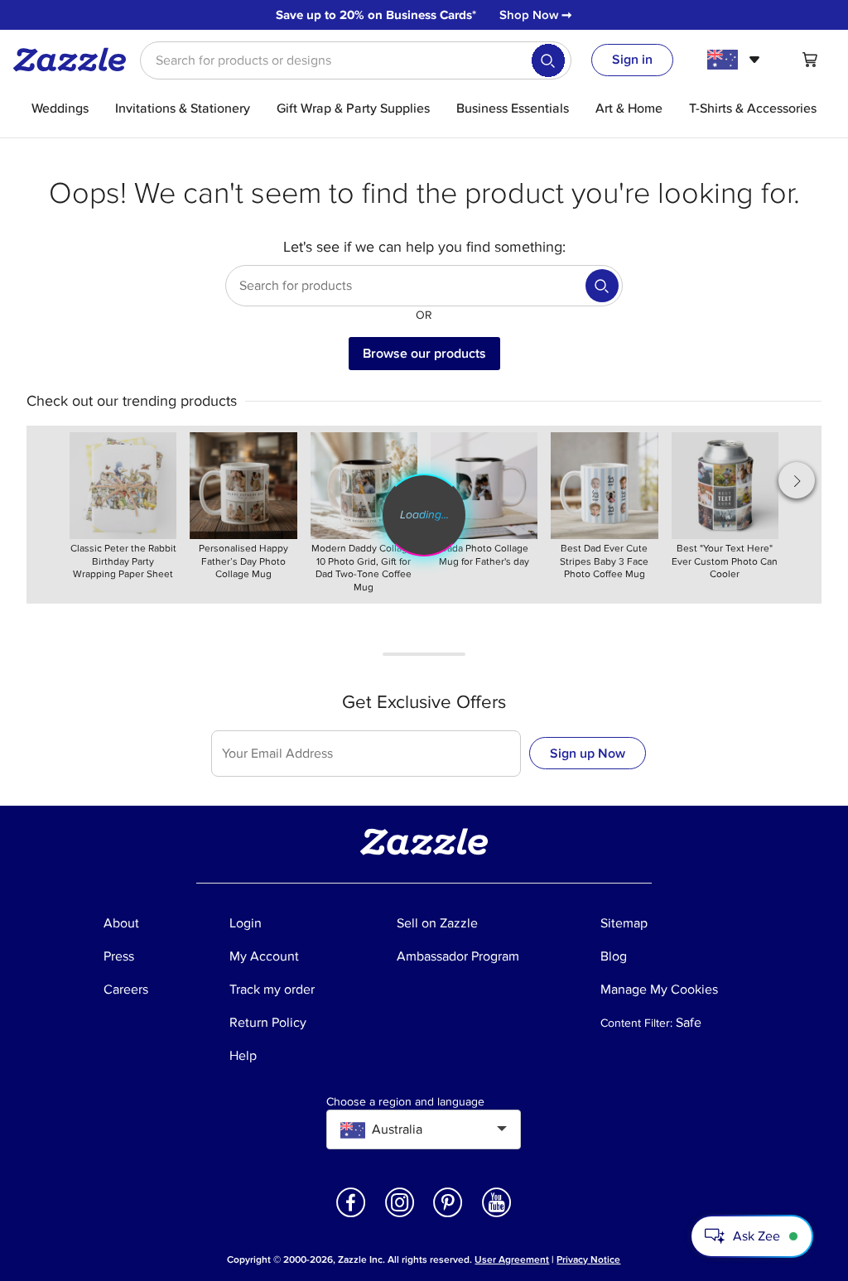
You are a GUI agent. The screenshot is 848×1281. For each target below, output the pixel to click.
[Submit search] (548, 60)
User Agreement (512, 1260)
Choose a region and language (405, 1102)
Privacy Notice (588, 1260)
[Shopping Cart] (810, 59)
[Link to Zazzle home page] (75, 59)
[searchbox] (355, 60)
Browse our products (424, 353)
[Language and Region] (735, 59)
